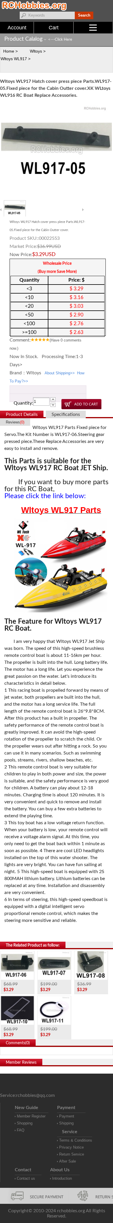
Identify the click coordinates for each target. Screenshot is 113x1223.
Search (84, 15)
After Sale (67, 1161)
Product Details (22, 414)
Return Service (71, 1154)
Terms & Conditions (75, 1140)
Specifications (66, 414)
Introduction (62, 1178)
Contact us (26, 1178)
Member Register (31, 1116)
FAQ (20, 1130)
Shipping (66, 1123)
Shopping (24, 1123)
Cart (54, 28)
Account (17, 28)
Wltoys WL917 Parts (61, 510)
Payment (66, 1116)
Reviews (15, 422)
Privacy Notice (71, 1147)
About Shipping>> (60, 373)
